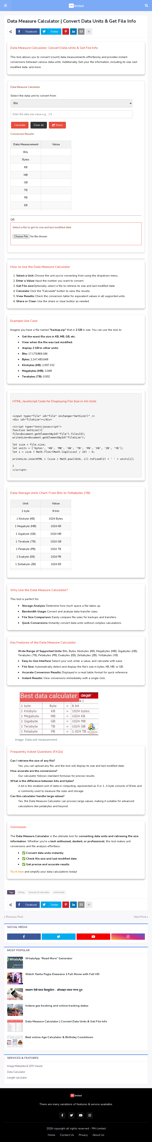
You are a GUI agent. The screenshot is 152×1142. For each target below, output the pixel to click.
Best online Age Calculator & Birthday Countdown (59, 1037)
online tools (58, 892)
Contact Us (67, 1135)
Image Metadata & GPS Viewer (25, 1066)
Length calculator (17, 1078)
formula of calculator (39, 892)
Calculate (19, 125)
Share (59, 125)
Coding (21, 892)
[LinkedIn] (73, 31)
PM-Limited (99, 1128)
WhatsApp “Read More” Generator (48, 958)
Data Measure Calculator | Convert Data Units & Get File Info (66, 1021)
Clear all (39, 125)
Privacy (83, 1135)
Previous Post (14, 917)
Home (51, 1135)
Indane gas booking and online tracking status (56, 1006)
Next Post (140, 917)
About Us (98, 1135)
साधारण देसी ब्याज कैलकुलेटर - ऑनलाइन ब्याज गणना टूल (53, 990)
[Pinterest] (65, 31)
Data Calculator (16, 1072)
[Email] (81, 31)
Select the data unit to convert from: (33, 96)
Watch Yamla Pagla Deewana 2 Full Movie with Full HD (62, 974)
